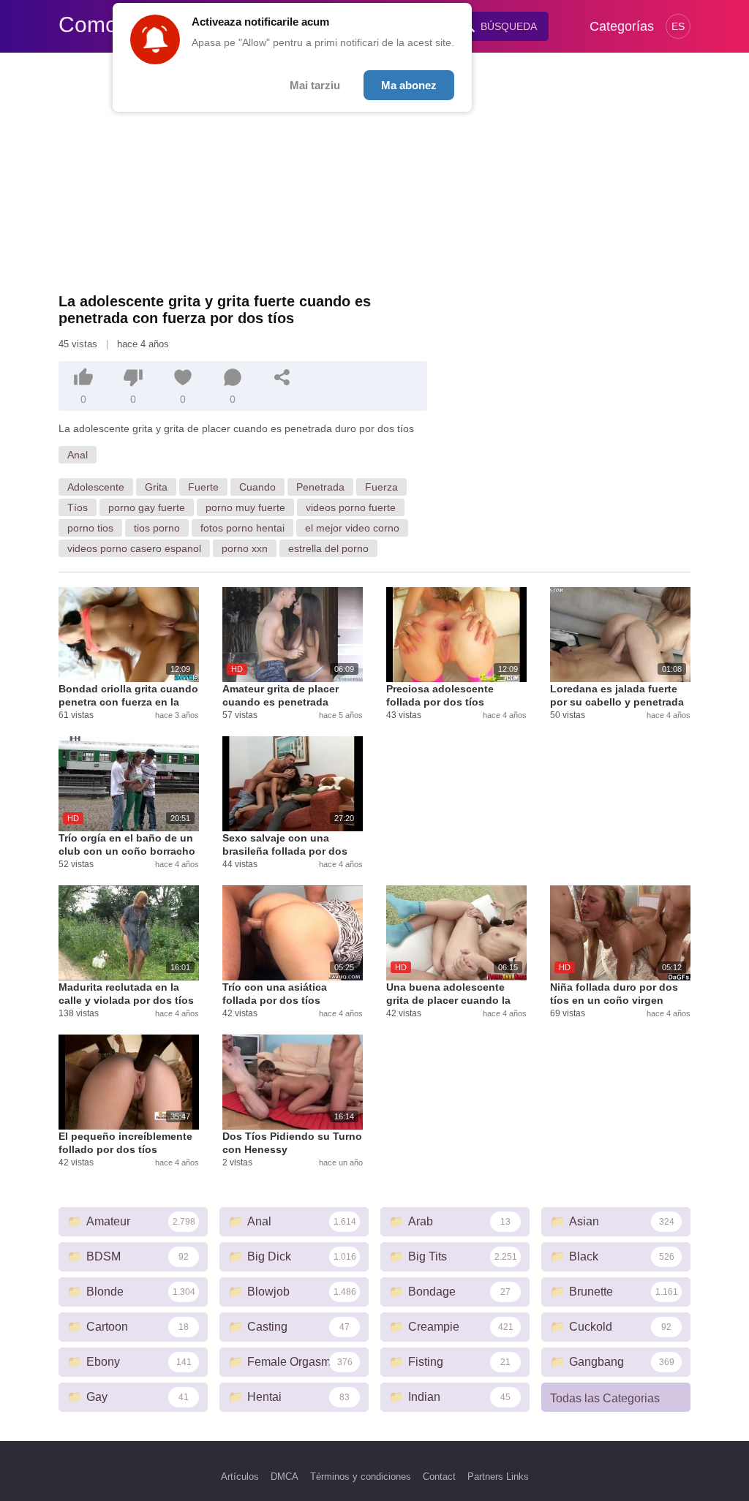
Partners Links (498, 1476)
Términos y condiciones (360, 1476)
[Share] (282, 377)
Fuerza (381, 487)
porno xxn (245, 548)
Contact (439, 1476)
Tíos (77, 507)
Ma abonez (409, 85)
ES (678, 26)
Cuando (257, 487)
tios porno (157, 528)
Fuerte (203, 487)
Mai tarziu (315, 85)
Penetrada (320, 487)
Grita (156, 487)
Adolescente (95, 487)
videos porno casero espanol (134, 548)
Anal (77, 455)
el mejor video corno (352, 528)
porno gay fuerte (146, 507)
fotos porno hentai (242, 528)
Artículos (240, 1476)
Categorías (622, 26)
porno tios (90, 528)
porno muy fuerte (245, 507)
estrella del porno (328, 548)
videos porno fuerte (351, 507)
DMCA (284, 1476)
